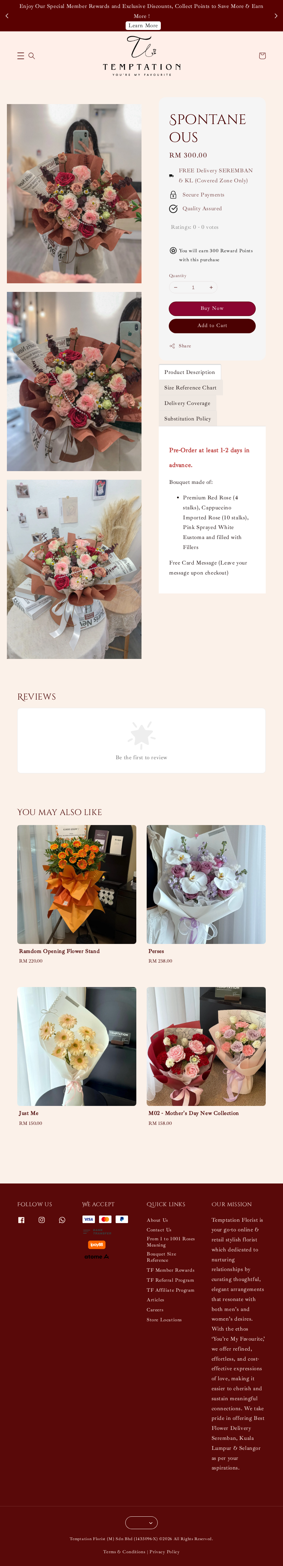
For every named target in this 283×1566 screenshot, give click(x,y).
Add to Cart (212, 325)
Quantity (177, 275)
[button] (20, 55)
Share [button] (185, 346)
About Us (157, 1220)
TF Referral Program (170, 1280)
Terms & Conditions (124, 1552)
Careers (155, 1310)
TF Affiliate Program (171, 1290)
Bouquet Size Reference (161, 1257)
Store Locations (164, 1320)
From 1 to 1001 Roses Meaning (171, 1242)
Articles (155, 1300)
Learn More (143, 25)
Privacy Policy (164, 1552)
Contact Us (159, 1230)
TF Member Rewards (170, 1270)
